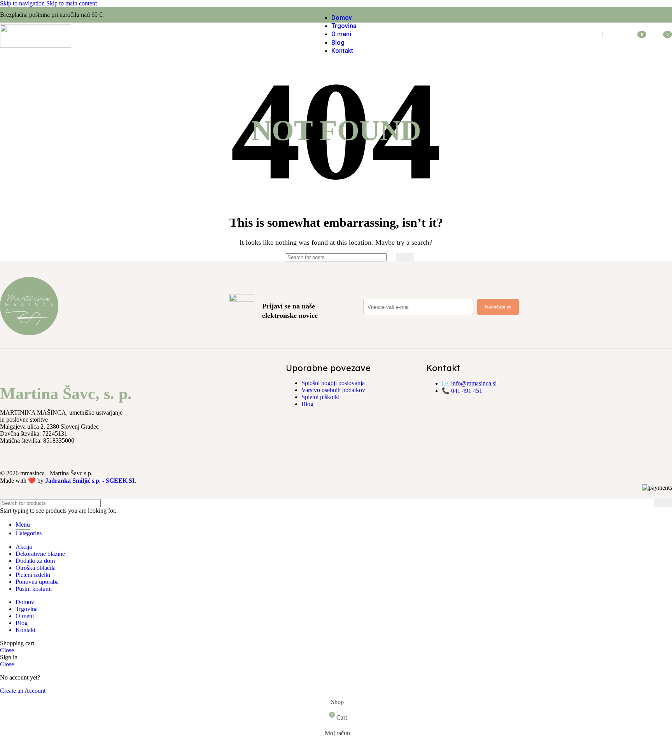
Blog (307, 404)
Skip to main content (71, 3)
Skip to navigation (23, 3)
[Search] (588, 34)
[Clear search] (388, 257)
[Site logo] (35, 45)
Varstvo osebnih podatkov (333, 390)
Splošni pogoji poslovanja (333, 383)
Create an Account (23, 690)
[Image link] (29, 333)
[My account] (618, 34)
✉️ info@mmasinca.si (469, 383)
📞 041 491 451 (462, 390)
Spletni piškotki (320, 397)
